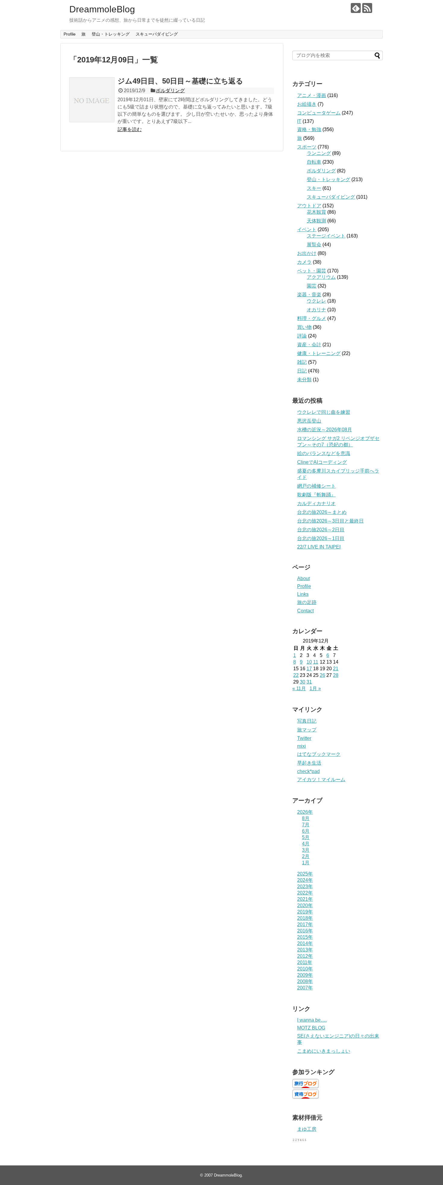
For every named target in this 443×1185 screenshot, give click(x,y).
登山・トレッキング (111, 34)
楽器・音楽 (309, 294)
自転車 (314, 162)
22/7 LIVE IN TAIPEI (319, 546)
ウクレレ (316, 300)
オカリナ (316, 309)
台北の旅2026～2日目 (320, 529)
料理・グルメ (311, 318)
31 (309, 681)
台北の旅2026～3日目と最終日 (330, 520)
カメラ (304, 262)
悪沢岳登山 (309, 420)
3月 (305, 850)
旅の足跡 (306, 602)
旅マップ (306, 729)
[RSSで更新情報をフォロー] (367, 8)
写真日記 (306, 721)
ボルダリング (170, 90)
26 (322, 675)
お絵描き (306, 104)
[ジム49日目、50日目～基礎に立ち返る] (92, 99)
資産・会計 (309, 344)
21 (335, 668)
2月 (305, 856)
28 (335, 675)
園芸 (311, 285)
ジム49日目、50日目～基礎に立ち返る (180, 81)
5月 (305, 837)
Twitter (304, 738)
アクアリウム (321, 277)
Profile (70, 34)
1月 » (315, 688)
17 (309, 668)
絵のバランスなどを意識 (323, 453)
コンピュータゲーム (319, 112)
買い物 (304, 327)
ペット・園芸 (311, 270)
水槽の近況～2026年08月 (324, 429)
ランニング (319, 153)
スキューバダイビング (157, 34)
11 (315, 662)
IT (299, 121)
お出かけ (306, 253)
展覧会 (314, 244)
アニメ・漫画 (311, 95)
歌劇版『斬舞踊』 (316, 494)
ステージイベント (326, 235)
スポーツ (306, 146)
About (303, 578)
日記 (302, 370)
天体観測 (316, 220)
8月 (305, 818)
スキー (314, 188)
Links (303, 594)
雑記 (302, 362)
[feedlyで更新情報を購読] (356, 8)
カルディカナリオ (316, 503)
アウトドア (309, 205)
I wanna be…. (312, 1020)
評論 (302, 335)
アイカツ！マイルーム (321, 779)
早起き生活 (309, 762)
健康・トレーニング (319, 353)
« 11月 (299, 688)
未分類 (304, 379)
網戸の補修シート (316, 486)
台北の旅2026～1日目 (320, 538)
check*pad (308, 771)
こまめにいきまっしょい (323, 1051)
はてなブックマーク (319, 754)
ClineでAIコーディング (322, 462)
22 (296, 675)
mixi (301, 746)
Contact (305, 610)
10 (309, 662)
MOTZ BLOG (311, 1027)
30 (302, 681)
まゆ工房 (306, 1129)
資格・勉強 (309, 129)
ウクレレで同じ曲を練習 (323, 412)
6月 (305, 831)
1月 (305, 862)
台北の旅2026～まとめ (322, 512)
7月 (305, 824)
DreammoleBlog (102, 9)
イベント (306, 229)
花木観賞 (316, 212)
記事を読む (130, 129)
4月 (305, 843)
